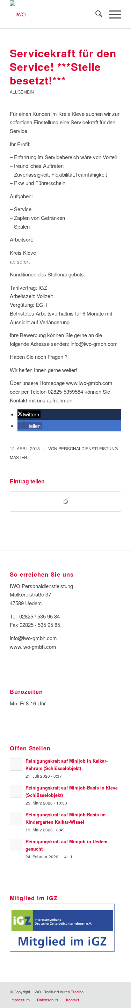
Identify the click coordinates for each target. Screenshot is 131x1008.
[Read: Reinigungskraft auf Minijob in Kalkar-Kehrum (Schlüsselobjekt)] (16, 764)
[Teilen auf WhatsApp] (65, 501)
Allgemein (22, 92)
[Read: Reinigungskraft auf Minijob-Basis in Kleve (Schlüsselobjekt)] (16, 791)
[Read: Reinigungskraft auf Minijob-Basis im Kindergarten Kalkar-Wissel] (16, 818)
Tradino (77, 991)
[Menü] (111, 14)
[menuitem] (95, 14)
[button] (29, 414)
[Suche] (95, 14)
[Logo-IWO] (54, 14)
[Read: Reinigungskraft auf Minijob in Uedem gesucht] (16, 845)
